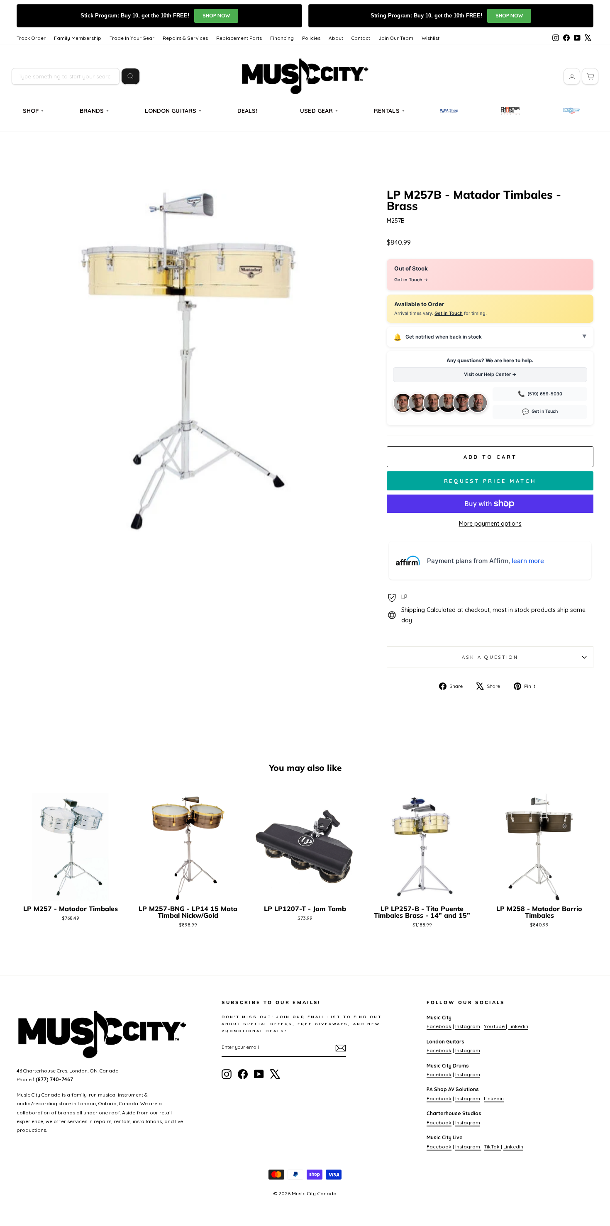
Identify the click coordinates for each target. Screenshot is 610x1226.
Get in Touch (448, 313)
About (336, 38)
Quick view (71, 891)
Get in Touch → (411, 280)
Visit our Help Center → (490, 374)
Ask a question (490, 657)
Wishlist (430, 38)
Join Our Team (395, 38)
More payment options (490, 523)
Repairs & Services (185, 38)
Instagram (467, 1026)
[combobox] (66, 76)
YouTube (495, 1026)
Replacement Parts (239, 38)
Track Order (31, 38)
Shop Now (216, 15)
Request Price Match (490, 481)
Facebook (439, 1026)
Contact (360, 38)
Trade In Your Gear (132, 38)
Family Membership (77, 38)
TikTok (492, 1146)
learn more (528, 561)
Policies (311, 38)
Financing (282, 38)
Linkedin (518, 1026)
